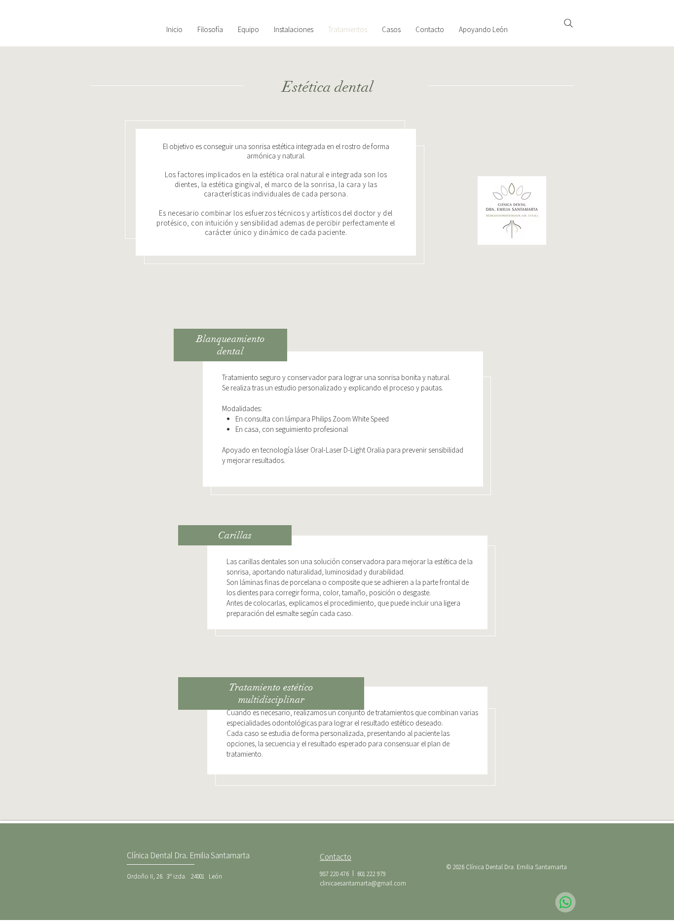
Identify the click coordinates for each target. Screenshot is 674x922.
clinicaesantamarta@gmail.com (363, 883)
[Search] (568, 23)
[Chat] (565, 902)
